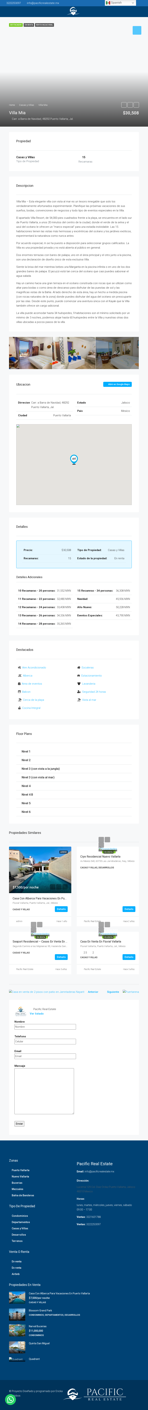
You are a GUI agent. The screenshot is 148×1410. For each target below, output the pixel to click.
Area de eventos (32, 683)
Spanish (116, 2)
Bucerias (17, 1182)
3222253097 (93, 1224)
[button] (74, 459)
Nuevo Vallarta (20, 1176)
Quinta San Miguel (39, 1343)
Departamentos (21, 1222)
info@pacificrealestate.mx (99, 1171)
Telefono (20, 1036)
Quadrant (34, 1359)
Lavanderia (88, 683)
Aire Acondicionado (34, 667)
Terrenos (17, 1241)
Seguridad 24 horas (94, 691)
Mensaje (19, 1066)
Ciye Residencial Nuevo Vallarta (100, 856)
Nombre (19, 1021)
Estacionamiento (91, 675)
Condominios (20, 1215)
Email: (80, 1171)
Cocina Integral (31, 708)
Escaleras (88, 667)
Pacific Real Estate (92, 921)
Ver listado (37, 1013)
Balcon (26, 691)
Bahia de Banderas (23, 1195)
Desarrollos (19, 1234)
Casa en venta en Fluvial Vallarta (100, 941)
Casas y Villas (20, 1228)
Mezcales (17, 1189)
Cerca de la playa (33, 699)
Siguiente (113, 992)
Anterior (93, 992)
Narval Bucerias (38, 1326)
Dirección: (83, 1180)
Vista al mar (89, 699)
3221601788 (93, 1216)
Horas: (81, 1198)
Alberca (27, 675)
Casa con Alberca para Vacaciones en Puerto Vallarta (46, 898)
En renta (16, 1267)
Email (17, 1051)
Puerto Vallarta (20, 1170)
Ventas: (81, 1216)
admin (19, 921)
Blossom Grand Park (40, 1310)
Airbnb (15, 1274)
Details (61, 909)
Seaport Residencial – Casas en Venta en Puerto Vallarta (48, 941)
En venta (108, 852)
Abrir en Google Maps (119, 384)
